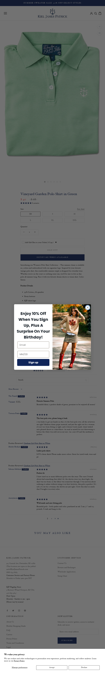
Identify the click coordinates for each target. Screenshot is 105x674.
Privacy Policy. (19, 661)
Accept (52, 667)
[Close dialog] (87, 307)
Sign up (33, 362)
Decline (84, 667)
